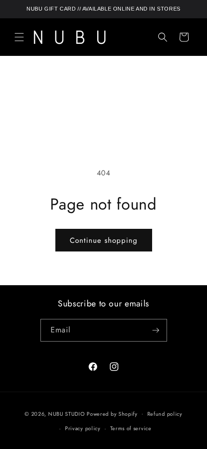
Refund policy (164, 414)
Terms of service (131, 428)
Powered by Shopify (112, 413)
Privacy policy (83, 428)
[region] (103, 9)
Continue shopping (104, 240)
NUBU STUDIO (66, 413)
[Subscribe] (156, 330)
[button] (19, 37)
